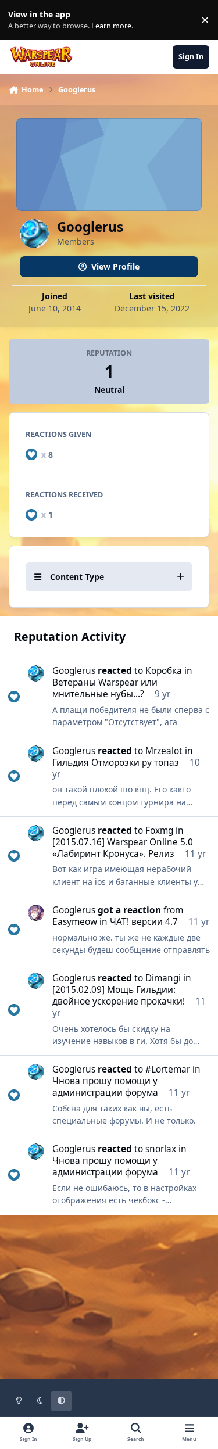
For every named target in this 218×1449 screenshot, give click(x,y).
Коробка (163, 671)
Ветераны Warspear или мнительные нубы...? (105, 688)
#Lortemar (167, 1069)
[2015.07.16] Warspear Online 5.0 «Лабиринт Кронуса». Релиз (122, 848)
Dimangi (163, 978)
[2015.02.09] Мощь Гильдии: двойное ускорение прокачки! (118, 995)
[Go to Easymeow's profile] (36, 913)
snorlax (160, 1149)
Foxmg (159, 830)
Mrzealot (164, 751)
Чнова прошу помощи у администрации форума (105, 1087)
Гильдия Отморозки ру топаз (115, 762)
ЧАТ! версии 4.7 (144, 922)
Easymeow (74, 922)
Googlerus (73, 671)
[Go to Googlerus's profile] (36, 673)
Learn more (22, 20)
